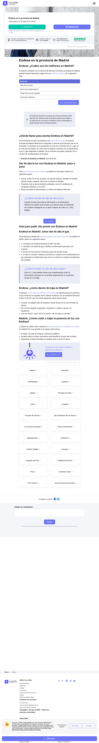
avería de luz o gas (57, 141)
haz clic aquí (74, 526)
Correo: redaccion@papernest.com (29, 705)
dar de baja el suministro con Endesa (41, 293)
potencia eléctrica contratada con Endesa (63, 326)
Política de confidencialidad (27, 697)
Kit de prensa (23, 690)
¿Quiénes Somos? (24, 683)
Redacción (22, 685)
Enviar (49, 522)
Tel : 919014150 (24, 703)
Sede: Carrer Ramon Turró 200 (28, 707)
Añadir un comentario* (23, 507)
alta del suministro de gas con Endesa (54, 237)
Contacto (22, 688)
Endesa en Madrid (24, 742)
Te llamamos (72, 27)
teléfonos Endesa (58, 73)
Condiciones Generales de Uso (28, 692)
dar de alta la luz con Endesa (34, 171)
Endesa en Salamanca (64, 742)
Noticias (22, 695)
